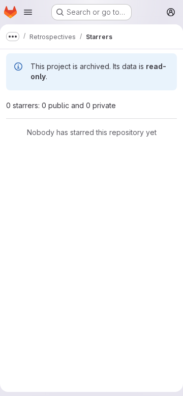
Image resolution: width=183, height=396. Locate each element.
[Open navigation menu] (28, 12)
